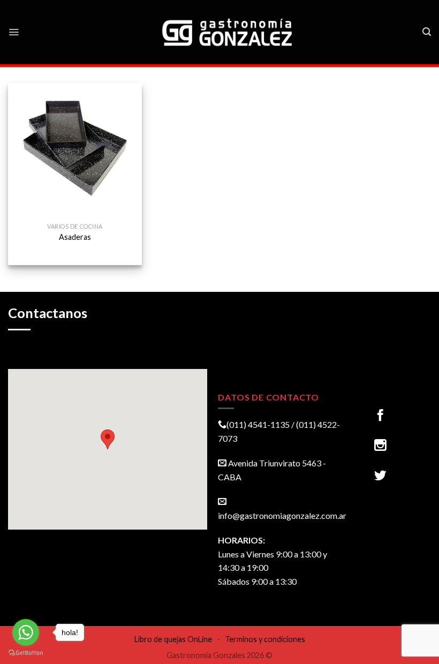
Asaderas (75, 237)
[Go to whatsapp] (25, 632)
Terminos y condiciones (265, 639)
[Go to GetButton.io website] (26, 653)
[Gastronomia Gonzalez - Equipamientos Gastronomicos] (228, 32)
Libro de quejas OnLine (173, 639)
